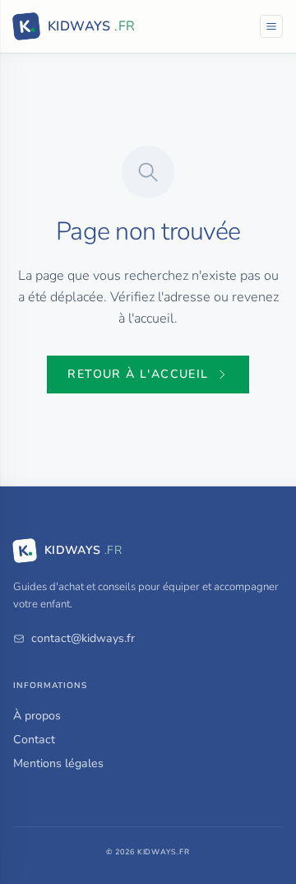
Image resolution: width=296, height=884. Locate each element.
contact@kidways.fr (83, 638)
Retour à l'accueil (137, 374)
